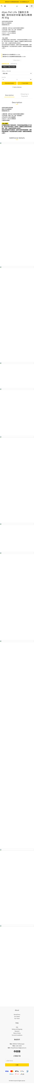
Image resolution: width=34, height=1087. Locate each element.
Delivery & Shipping (17, 1029)
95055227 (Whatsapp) (18, 1044)
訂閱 (17, 1065)
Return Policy (17, 1033)
